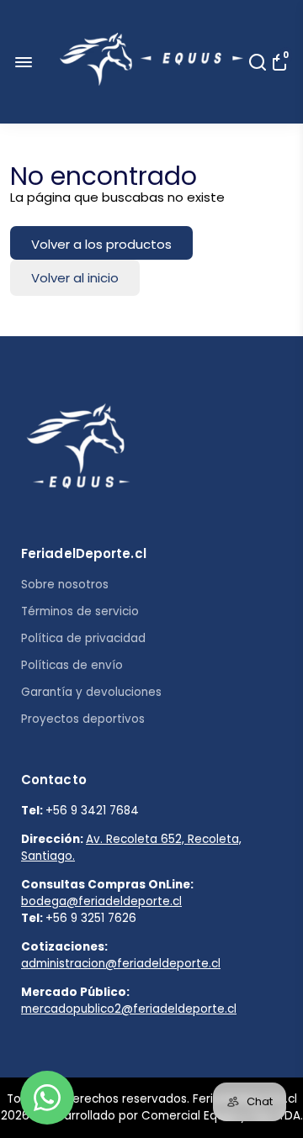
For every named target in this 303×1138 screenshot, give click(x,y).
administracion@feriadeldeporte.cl (121, 964)
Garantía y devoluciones (91, 692)
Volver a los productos (101, 244)
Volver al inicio (75, 278)
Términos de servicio (80, 611)
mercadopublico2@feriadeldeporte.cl (129, 1009)
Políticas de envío (72, 665)
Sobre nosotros (65, 585)
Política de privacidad (83, 638)
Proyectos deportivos (83, 719)
